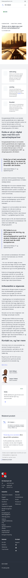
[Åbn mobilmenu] (25, 5)
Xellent (19, 93)
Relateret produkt (7, 459)
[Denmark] (25, 1)
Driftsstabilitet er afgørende (9, 455)
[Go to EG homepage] (4, 475)
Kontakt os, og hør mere (9, 457)
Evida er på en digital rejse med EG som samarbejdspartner (14, 452)
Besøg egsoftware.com (7, 1)
